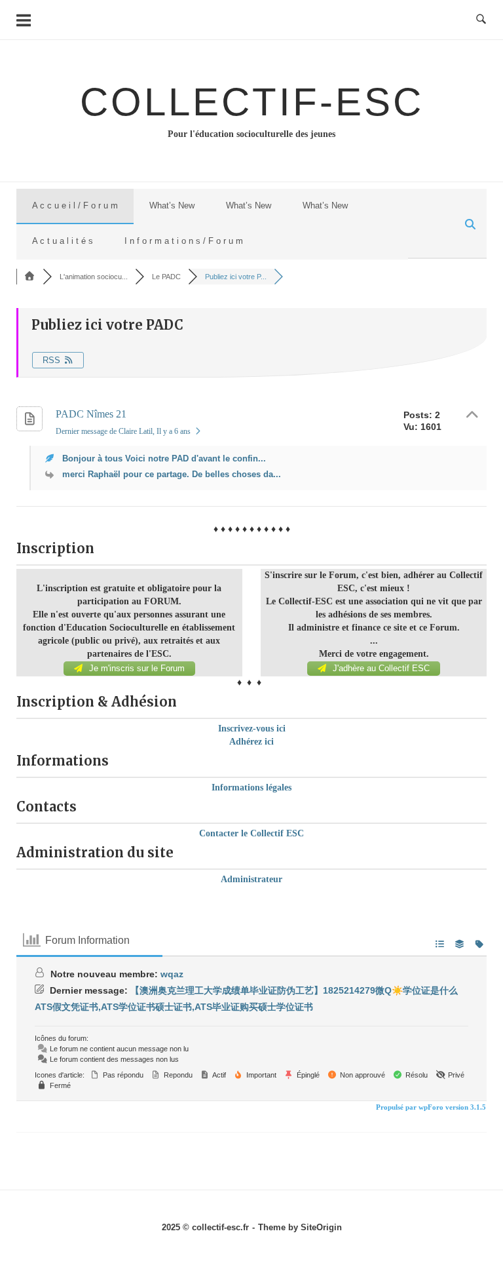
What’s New (172, 205)
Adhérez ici (251, 742)
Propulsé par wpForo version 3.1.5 (430, 1107)
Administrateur (251, 879)
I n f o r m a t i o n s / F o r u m (183, 241)
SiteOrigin (321, 1227)
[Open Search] (481, 20)
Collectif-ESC (252, 102)
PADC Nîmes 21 (91, 413)
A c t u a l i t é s (62, 241)
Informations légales (251, 787)
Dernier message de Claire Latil (123, 431)
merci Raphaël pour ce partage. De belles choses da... (171, 474)
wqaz (171, 974)
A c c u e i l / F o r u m (75, 205)
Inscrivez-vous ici (252, 728)
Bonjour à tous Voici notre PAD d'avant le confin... (164, 458)
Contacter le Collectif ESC (251, 833)
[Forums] (29, 277)
